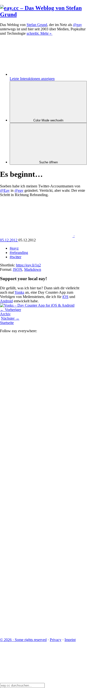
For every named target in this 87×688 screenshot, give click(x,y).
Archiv (5, 314)
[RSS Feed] (36, 631)
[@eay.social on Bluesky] (36, 409)
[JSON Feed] (36, 594)
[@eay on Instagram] (36, 520)
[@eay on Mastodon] (36, 372)
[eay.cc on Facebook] (36, 557)
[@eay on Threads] (36, 483)
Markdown (32, 269)
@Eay (5, 190)
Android (6, 301)
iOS (65, 297)
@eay (18, 190)
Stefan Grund (37, 25)
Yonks (19, 292)
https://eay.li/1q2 (28, 265)
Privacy (55, 640)
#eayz (14, 248)
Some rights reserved (23, 640)
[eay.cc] (43, 14)
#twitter (15, 257)
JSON (17, 269)
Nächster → (10, 318)
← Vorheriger (10, 310)
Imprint (70, 640)
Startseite (7, 323)
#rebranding (19, 253)
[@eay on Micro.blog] (36, 446)
